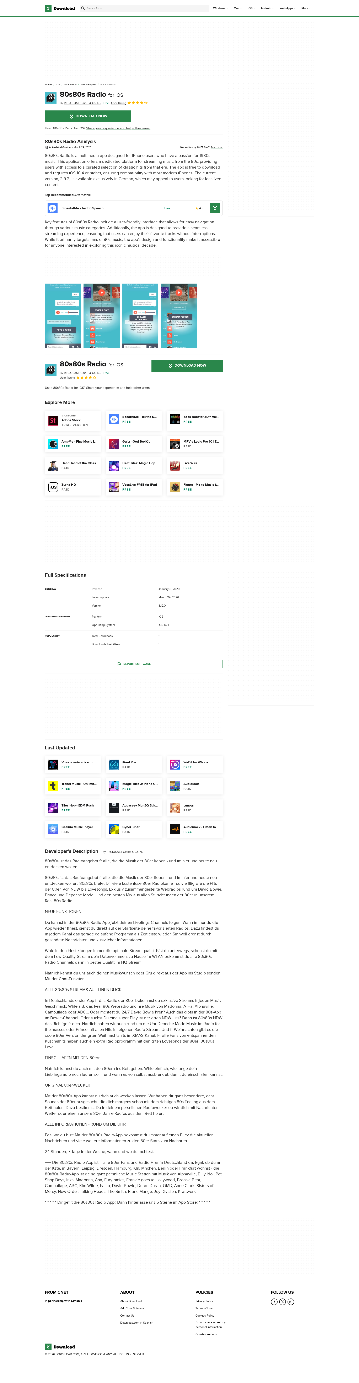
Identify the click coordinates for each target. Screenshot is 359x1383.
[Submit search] (83, 8)
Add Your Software (132, 1308)
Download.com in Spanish (136, 1322)
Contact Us (127, 1315)
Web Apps (286, 8)
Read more (217, 147)
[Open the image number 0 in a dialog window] (63, 316)
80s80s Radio (91, 94)
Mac (236, 8)
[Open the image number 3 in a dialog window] (179, 316)
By (80, 103)
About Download (131, 1301)
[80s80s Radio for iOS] (51, 98)
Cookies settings (206, 1334)
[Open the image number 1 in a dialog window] (102, 316)
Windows (219, 8)
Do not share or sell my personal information (210, 1325)
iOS (250, 8)
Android (266, 8)
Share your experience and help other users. (118, 128)
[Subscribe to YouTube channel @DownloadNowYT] (291, 1302)
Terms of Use (204, 1308)
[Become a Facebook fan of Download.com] (274, 1302)
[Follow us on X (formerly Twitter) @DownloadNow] (282, 1302)
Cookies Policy (204, 1315)
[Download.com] (60, 8)
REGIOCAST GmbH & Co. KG (125, 852)
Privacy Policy (204, 1301)
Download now (91, 116)
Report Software (137, 664)
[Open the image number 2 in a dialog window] (140, 316)
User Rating (118, 103)
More (304, 8)
